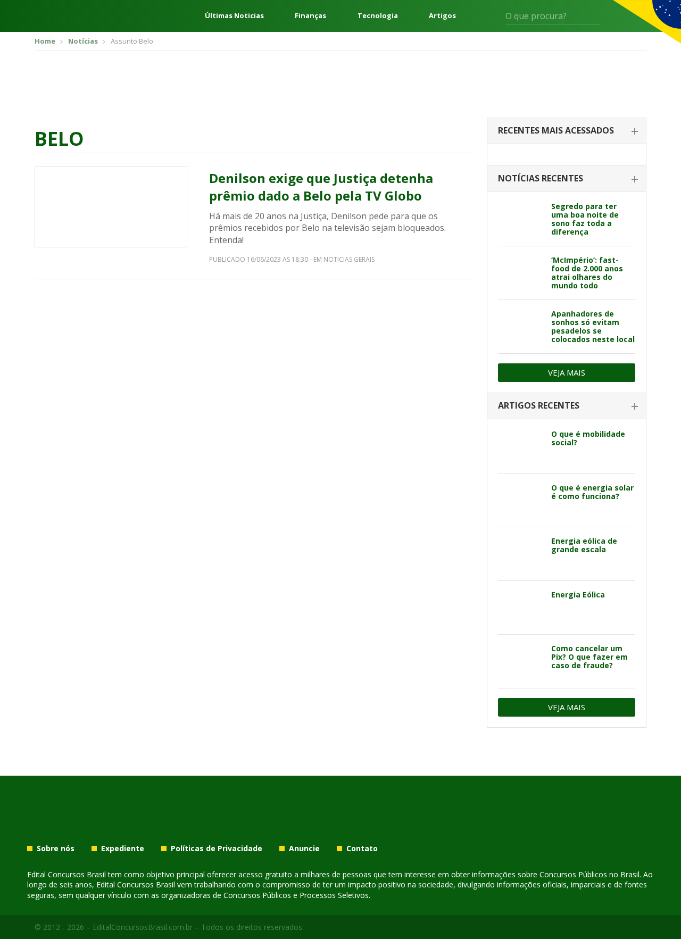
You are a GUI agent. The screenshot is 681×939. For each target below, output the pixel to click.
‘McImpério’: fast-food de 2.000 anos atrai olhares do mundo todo (587, 272)
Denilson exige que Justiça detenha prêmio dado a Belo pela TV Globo (321, 187)
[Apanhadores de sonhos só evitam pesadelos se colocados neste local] (520, 327)
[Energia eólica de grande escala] (520, 554)
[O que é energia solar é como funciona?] (520, 501)
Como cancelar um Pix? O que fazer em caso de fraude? (589, 656)
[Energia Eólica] (520, 608)
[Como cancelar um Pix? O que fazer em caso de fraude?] (520, 661)
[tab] (566, 131)
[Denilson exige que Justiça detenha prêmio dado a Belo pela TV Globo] (111, 207)
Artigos (442, 15)
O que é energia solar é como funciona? (592, 492)
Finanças (310, 15)
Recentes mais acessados (556, 130)
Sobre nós (55, 848)
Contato (362, 848)
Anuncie (304, 848)
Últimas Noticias (234, 15)
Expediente (122, 848)
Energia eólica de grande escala (584, 545)
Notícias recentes (540, 178)
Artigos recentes (538, 405)
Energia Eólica (578, 594)
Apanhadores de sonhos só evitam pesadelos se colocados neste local (593, 326)
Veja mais (566, 372)
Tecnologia (378, 15)
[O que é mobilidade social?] (520, 447)
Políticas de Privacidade (216, 848)
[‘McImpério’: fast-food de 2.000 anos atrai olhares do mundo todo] (520, 273)
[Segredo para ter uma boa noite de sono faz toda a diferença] (520, 219)
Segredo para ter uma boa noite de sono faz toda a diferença (585, 219)
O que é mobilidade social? (588, 438)
